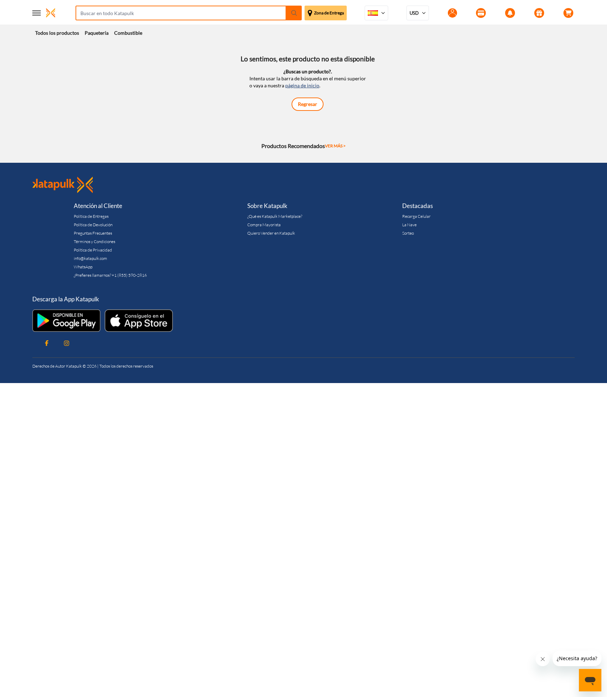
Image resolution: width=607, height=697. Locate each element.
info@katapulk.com (90, 258)
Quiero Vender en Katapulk (271, 233)
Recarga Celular (416, 216)
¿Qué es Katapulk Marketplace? (274, 216)
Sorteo (408, 233)
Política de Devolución (93, 224)
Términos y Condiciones (94, 241)
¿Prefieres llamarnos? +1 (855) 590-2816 (110, 275)
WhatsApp (83, 266)
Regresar (307, 104)
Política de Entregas (91, 216)
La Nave (409, 224)
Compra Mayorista (264, 224)
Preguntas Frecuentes (93, 233)
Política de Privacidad (93, 250)
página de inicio (302, 85)
